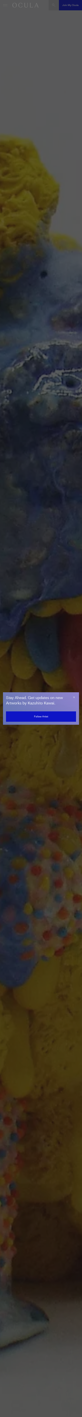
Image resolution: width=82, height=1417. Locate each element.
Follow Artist (41, 716)
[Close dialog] (74, 697)
